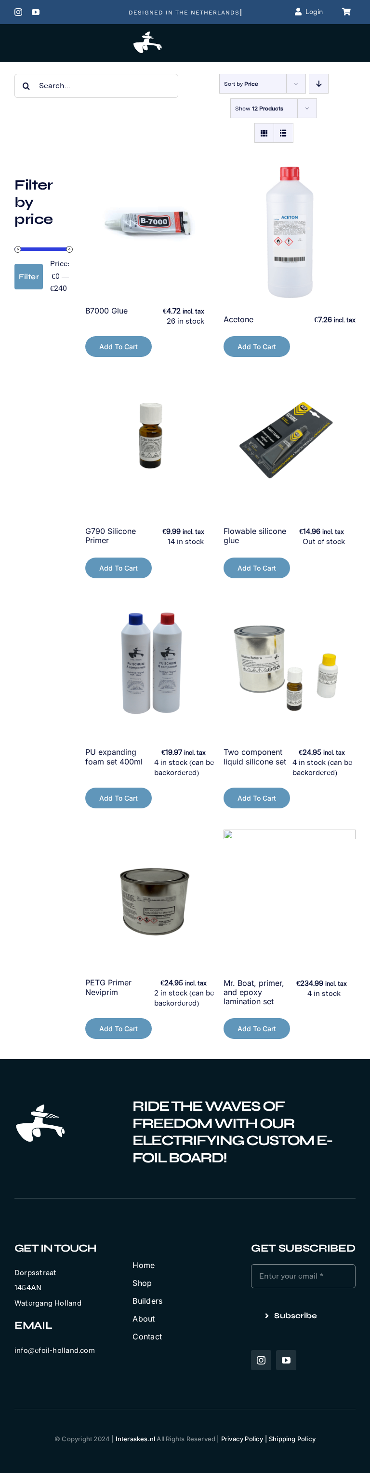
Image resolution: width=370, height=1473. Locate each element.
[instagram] (18, 12)
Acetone (238, 319)
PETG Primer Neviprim (108, 987)
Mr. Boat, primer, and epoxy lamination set (254, 992)
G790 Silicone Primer (110, 535)
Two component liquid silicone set (255, 756)
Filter (29, 276)
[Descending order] (318, 83)
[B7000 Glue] (151, 223)
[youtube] (36, 12)
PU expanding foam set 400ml (114, 756)
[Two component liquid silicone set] (290, 665)
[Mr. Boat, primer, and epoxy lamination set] (290, 896)
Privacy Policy (242, 1439)
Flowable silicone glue (255, 535)
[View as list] (283, 132)
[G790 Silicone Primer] (151, 444)
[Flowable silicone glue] (290, 444)
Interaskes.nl (136, 1439)
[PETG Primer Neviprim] (151, 895)
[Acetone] (290, 232)
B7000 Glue (106, 310)
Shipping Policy (292, 1439)
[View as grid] (264, 132)
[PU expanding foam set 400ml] (151, 665)
